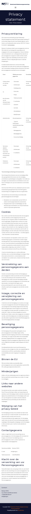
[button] (15, 7)
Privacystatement (15, 508)
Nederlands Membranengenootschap (19, 506)
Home (10, 22)
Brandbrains (21, 510)
